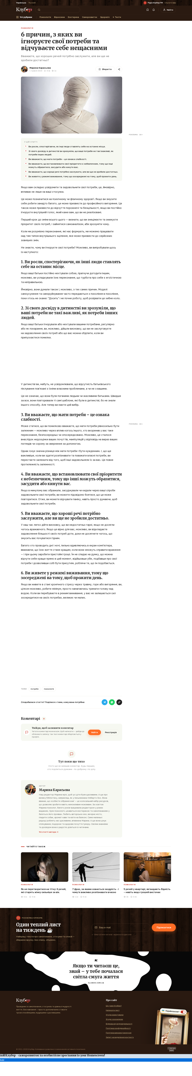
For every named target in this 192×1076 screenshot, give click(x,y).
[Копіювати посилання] (119, 702)
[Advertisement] (71, 362)
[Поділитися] (119, 69)
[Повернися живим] (172, 1049)
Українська (21, 3)
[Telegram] (105, 702)
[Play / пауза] (145, 2)
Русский (32, 3)
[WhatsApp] (112, 702)
